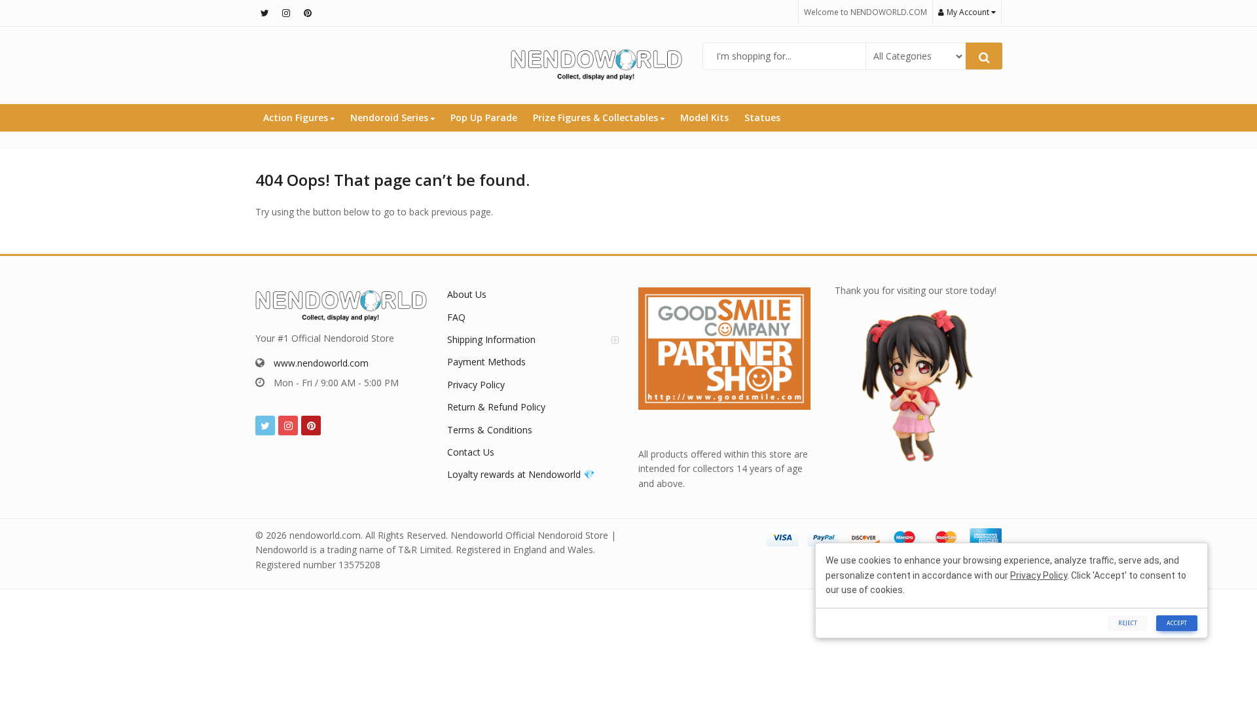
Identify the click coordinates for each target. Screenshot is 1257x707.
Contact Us (470, 452)
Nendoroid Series (390, 117)
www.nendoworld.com (321, 363)
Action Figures (297, 117)
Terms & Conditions (489, 430)
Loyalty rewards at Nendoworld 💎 (520, 474)
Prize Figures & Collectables (597, 117)
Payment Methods (486, 361)
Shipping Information (491, 339)
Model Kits (704, 117)
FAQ (456, 317)
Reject (1127, 622)
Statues (762, 117)
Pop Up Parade (483, 117)
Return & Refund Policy (496, 407)
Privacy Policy (476, 384)
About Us (466, 294)
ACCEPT (1177, 622)
